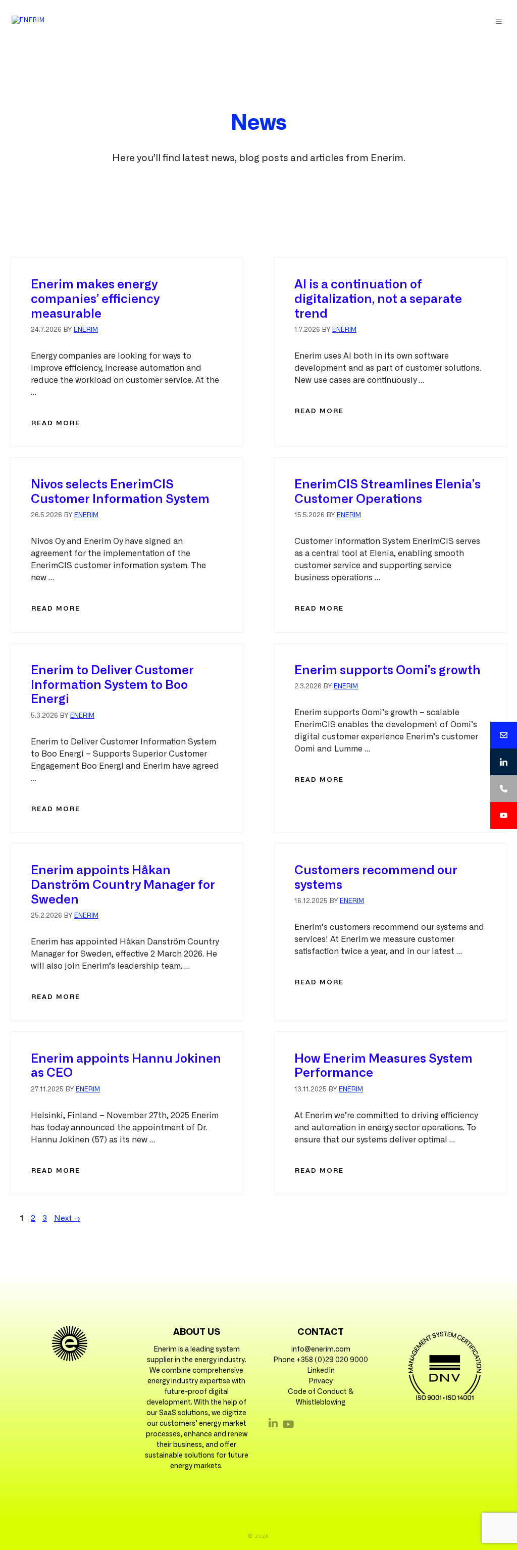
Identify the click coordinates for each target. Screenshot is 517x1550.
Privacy (320, 1381)
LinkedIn (321, 1370)
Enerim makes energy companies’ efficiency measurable (95, 299)
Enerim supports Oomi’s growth (387, 671)
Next (67, 1218)
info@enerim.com (320, 1349)
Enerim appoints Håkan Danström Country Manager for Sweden (123, 885)
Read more (55, 423)
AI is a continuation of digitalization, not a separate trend (378, 299)
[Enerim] (28, 21)
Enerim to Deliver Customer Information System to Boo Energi (112, 685)
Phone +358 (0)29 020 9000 (320, 1360)
